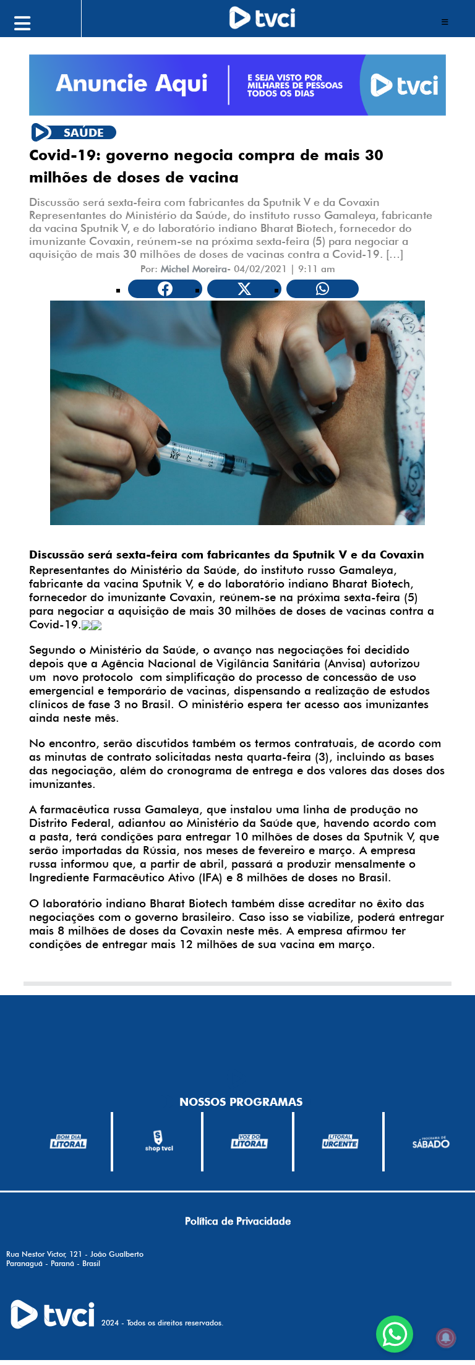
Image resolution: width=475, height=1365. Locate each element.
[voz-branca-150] (249, 1141)
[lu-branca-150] (340, 1141)
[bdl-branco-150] (68, 1141)
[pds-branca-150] (431, 1141)
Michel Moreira (194, 269)
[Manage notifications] (446, 1338)
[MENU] (49, 21)
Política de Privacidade (238, 1221)
